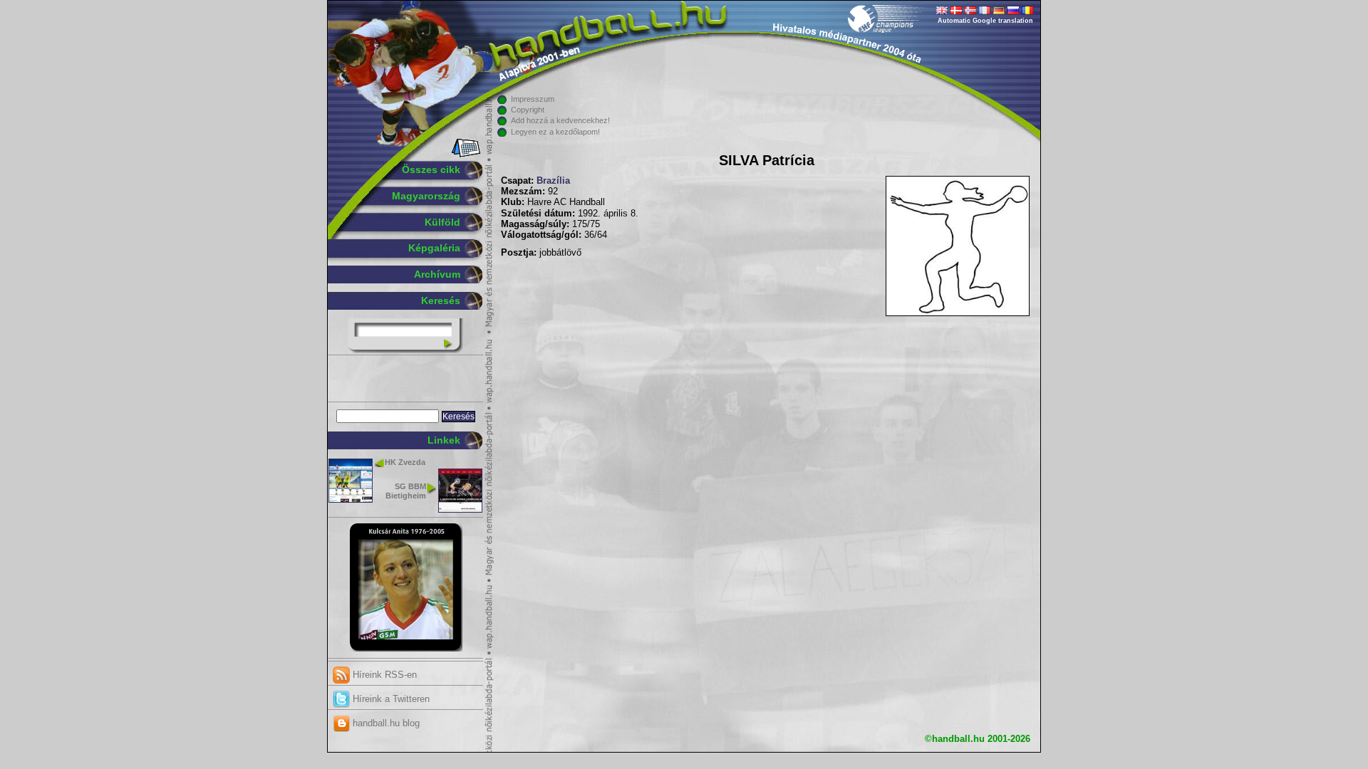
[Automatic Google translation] (942, 11)
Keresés (440, 300)
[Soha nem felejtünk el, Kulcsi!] (405, 649)
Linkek (444, 440)
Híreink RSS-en (383, 674)
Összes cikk (431, 169)
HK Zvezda (405, 462)
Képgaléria (434, 247)
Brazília (553, 181)
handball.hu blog (385, 723)
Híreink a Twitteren (390, 699)
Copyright (527, 109)
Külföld (442, 222)
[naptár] (465, 154)
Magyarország (426, 196)
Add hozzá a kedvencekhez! (560, 120)
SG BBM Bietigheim (405, 491)
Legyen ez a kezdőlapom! (555, 131)
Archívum (437, 274)
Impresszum (532, 99)
